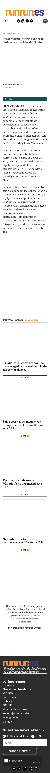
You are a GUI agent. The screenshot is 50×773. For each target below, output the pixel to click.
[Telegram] (18, 21)
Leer (24, 377)
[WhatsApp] (23, 21)
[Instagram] (36, 769)
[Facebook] (27, 21)
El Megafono (12, 33)
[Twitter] (30, 769)
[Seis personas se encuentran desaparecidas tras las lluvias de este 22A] (25, 402)
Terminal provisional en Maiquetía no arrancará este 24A (22, 484)
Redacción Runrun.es (12, 85)
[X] (31, 21)
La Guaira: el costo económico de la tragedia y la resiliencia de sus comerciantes (25, 366)
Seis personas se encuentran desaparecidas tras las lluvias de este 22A (25, 425)
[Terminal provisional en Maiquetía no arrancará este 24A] (25, 461)
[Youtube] (19, 769)
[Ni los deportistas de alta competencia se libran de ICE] (25, 519)
